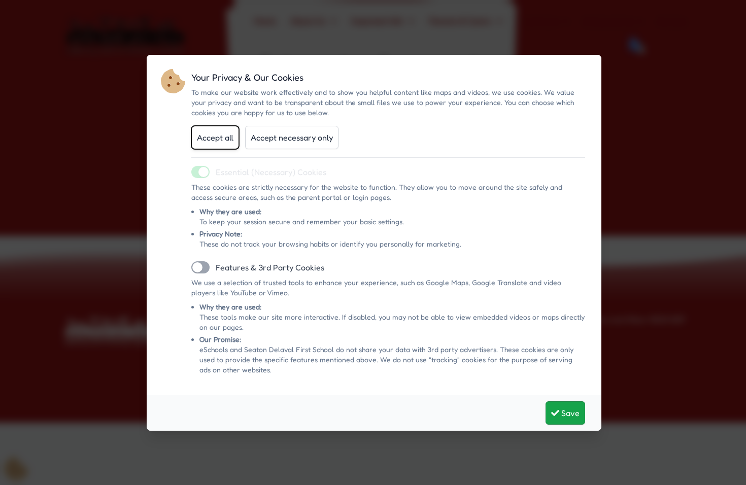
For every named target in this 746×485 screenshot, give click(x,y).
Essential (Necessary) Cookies (271, 172)
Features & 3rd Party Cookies (270, 267)
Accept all (215, 137)
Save (569, 413)
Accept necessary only (292, 137)
